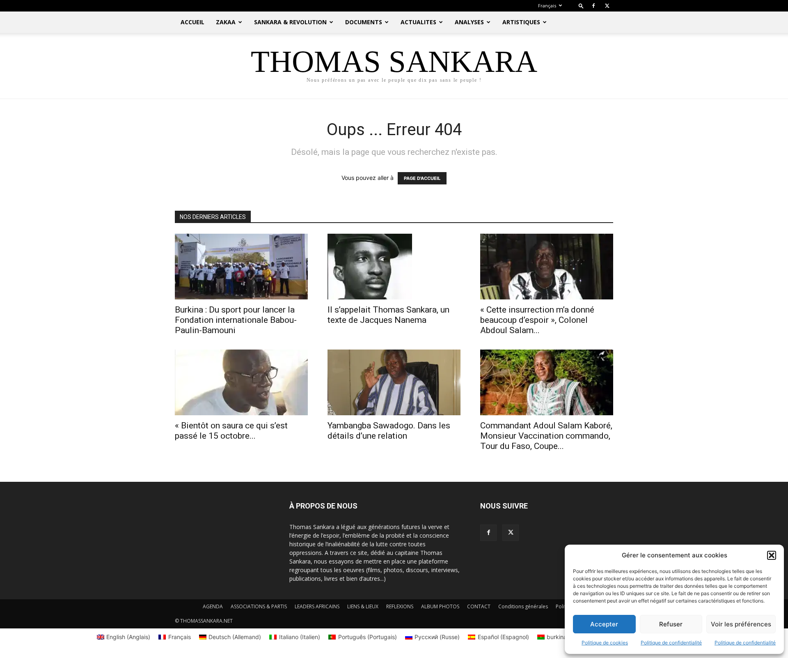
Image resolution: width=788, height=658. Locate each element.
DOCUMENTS (363, 22)
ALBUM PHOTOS (440, 606)
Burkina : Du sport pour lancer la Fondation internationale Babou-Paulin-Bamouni (236, 320)
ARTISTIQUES (521, 22)
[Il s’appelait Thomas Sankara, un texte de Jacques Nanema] (394, 266)
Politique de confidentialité (671, 643)
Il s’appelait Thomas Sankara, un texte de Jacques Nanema (388, 315)
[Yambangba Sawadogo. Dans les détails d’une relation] (394, 382)
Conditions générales (523, 606)
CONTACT (478, 606)
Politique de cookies (605, 643)
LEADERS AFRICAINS (317, 606)
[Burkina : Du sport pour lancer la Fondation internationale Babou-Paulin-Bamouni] (241, 266)
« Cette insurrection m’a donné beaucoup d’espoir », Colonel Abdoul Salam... (537, 320)
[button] (771, 555)
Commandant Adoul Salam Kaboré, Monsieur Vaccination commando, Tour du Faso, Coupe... (546, 436)
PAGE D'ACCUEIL (422, 178)
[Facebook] (593, 6)
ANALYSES (469, 22)
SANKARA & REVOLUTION (290, 22)
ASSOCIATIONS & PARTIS (259, 606)
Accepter (604, 624)
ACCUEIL (192, 22)
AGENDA (213, 606)
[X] (607, 6)
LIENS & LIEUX (362, 606)
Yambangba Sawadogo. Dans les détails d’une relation (389, 431)
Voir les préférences (741, 624)
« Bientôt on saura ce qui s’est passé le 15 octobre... (231, 431)
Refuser (671, 624)
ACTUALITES (418, 22)
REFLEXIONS (399, 606)
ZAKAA (226, 22)
